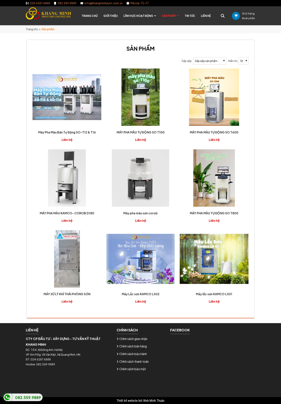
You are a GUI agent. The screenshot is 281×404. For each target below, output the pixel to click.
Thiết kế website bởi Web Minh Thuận (140, 400)
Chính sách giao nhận (133, 339)
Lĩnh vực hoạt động (138, 15)
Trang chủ (90, 15)
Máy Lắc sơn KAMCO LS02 (140, 294)
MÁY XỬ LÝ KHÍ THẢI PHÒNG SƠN (67, 294)
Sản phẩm (169, 15)
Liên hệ (206, 15)
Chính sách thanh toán (134, 361)
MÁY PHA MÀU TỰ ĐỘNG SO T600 (214, 132)
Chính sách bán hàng (133, 346)
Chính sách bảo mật (132, 369)
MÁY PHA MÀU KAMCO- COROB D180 (67, 213)
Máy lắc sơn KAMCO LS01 (214, 294)
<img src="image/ (37, 22)
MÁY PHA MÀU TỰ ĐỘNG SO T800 (214, 213)
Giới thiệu (110, 15)
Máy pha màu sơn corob (140, 213)
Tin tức (190, 15)
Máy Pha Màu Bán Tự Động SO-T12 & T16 (67, 132)
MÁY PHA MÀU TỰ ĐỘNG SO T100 (141, 132)
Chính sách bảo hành (133, 354)
